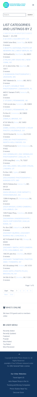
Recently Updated (9, 333)
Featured (6, 336)
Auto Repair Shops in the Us (18, 381)
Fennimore (20, 104)
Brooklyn (19, 277)
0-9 (4, 33)
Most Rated (7, 342)
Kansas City (21, 184)
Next (6, 294)
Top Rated (7, 344)
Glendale (20, 134)
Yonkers (21, 266)
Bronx (16, 122)
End (11, 294)
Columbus (20, 213)
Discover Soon (18, 392)
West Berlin (19, 54)
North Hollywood (23, 146)
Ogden (15, 172)
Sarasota (23, 92)
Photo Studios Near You (18, 389)
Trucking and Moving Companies (18, 385)
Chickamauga (23, 199)
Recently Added (8, 331)
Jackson (20, 81)
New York (23, 66)
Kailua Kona (18, 228)
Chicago (26, 239)
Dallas (17, 160)
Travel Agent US (18, 378)
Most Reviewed (8, 347)
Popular (6, 339)
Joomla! (7, 363)
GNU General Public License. (20, 366)
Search (30, 15)
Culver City (20, 42)
